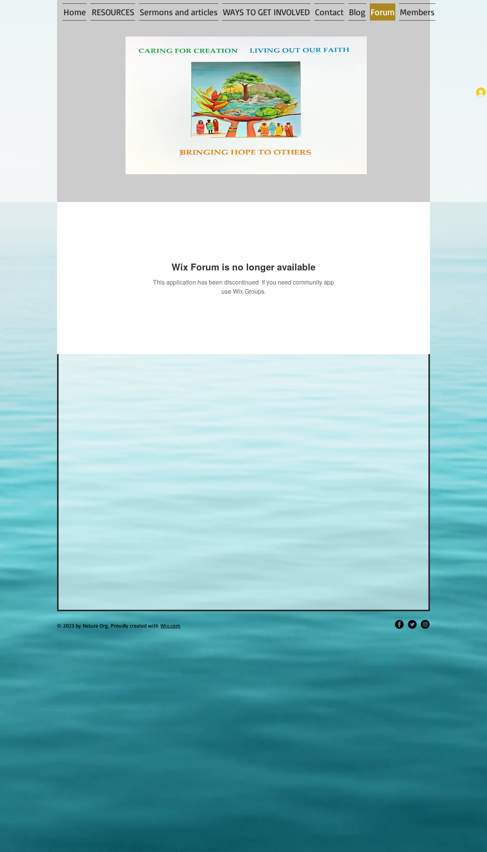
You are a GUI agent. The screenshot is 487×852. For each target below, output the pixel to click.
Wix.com (170, 625)
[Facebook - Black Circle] (399, 624)
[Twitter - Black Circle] (412, 624)
